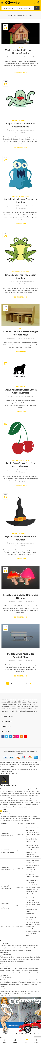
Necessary (6, 811)
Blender (20, 47)
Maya (20, 328)
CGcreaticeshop (26, 751)
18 (26, 683)
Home (10, 15)
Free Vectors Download (20, 120)
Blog (15, 15)
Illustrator (20, 386)
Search (37, 8)
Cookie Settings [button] (5, 773)
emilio (12, 57)
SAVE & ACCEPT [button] (5, 995)
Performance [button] (4, 952)
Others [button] (2, 986)
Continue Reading (20, 72)
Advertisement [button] (4, 975)
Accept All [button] (14, 773)
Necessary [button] (3, 809)
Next (32, 683)
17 (22, 683)
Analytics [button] (3, 964)
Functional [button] (3, 941)
